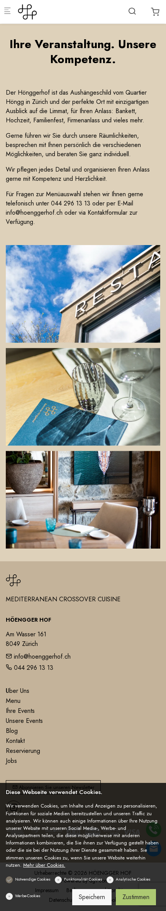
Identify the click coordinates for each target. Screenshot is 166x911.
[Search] (132, 11)
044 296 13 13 (32, 667)
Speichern (92, 897)
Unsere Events (24, 720)
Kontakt (15, 740)
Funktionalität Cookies (83, 879)
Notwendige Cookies (33, 879)
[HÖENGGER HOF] (49, 11)
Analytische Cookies (133, 879)
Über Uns (17, 690)
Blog (12, 730)
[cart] (155, 12)
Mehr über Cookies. (44, 865)
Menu (13, 700)
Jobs (11, 760)
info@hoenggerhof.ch (41, 656)
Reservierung (23, 750)
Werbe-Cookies (28, 896)
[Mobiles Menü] (7, 11)
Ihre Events (20, 710)
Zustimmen (135, 897)
